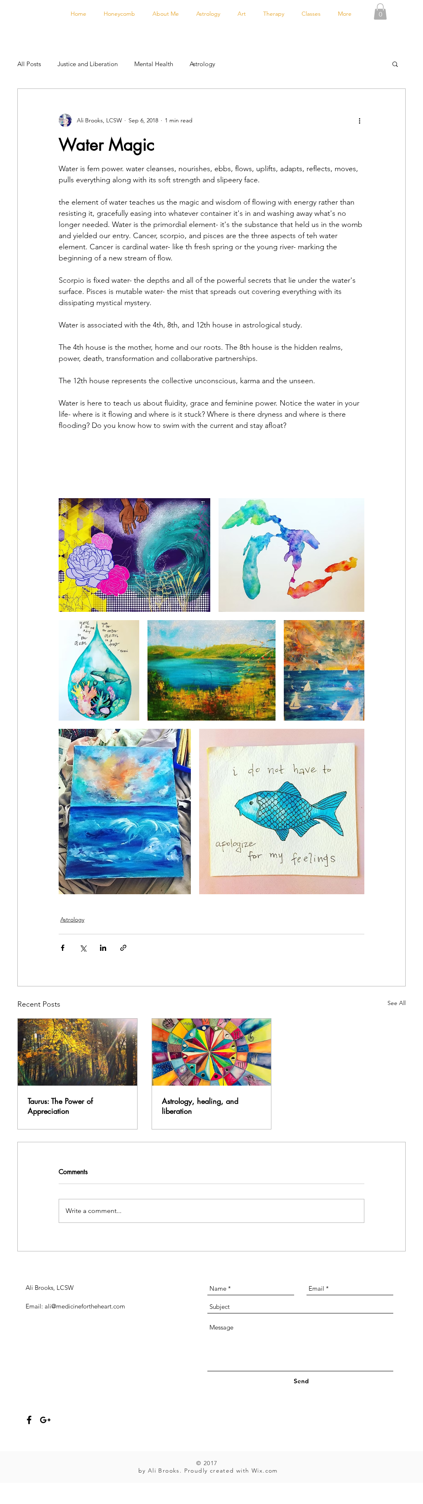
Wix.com (265, 1470)
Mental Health (153, 64)
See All (396, 1003)
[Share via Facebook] (63, 948)
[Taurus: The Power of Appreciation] (77, 1052)
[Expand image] (134, 554)
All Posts (29, 64)
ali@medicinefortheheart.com (85, 1306)
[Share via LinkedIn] (103, 948)
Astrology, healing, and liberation (200, 1106)
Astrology (202, 64)
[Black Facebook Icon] (29, 1419)
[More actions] (359, 120)
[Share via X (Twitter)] (83, 948)
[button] (380, 11)
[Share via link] (123, 948)
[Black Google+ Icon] (45, 1419)
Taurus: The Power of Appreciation (60, 1106)
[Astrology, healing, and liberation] (211, 1052)
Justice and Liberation (87, 64)
